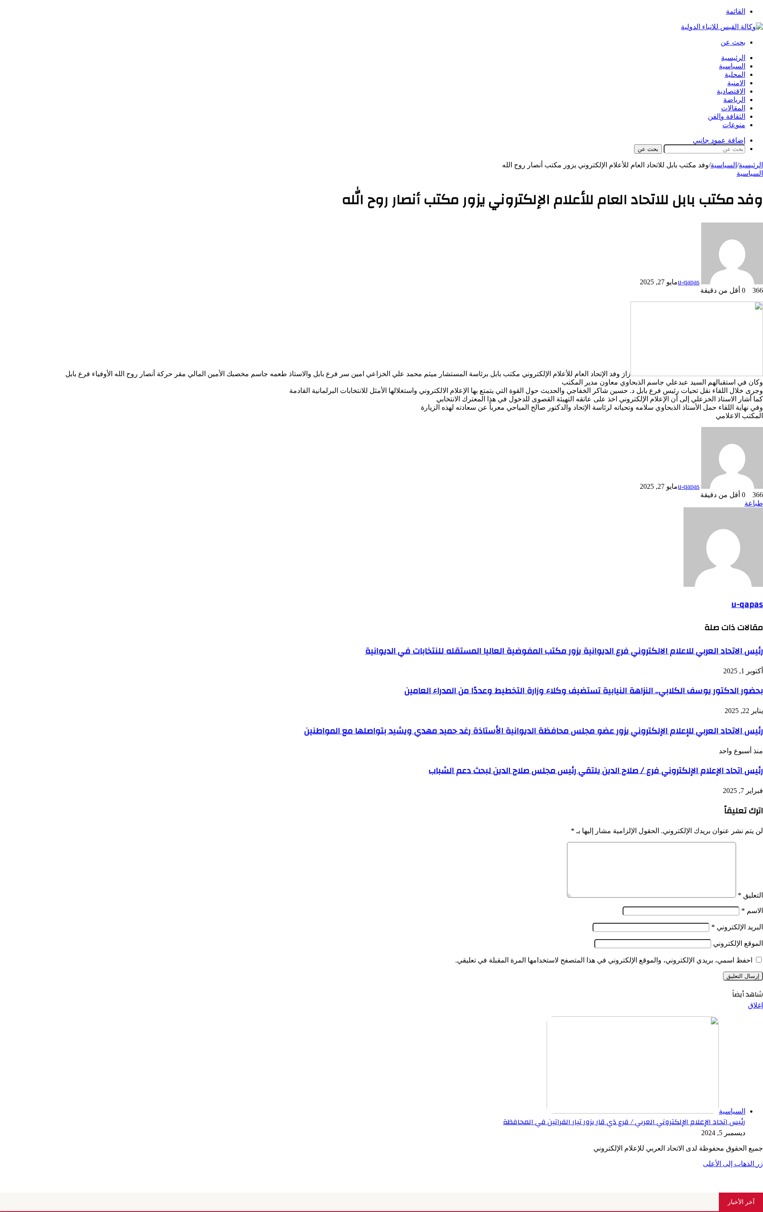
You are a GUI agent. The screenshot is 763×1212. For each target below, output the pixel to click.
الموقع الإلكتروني (738, 943)
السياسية (732, 66)
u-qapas (688, 282)
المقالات (733, 108)
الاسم (752, 910)
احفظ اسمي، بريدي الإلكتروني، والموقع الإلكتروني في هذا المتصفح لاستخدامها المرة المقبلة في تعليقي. (603, 960)
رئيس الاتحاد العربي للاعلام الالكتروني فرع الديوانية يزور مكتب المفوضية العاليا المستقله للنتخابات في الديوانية (564, 650)
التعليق (750, 895)
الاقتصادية (731, 91)
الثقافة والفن (726, 116)
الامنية (736, 83)
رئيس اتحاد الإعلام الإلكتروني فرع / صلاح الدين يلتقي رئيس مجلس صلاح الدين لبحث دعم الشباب (596, 770)
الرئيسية (733, 57)
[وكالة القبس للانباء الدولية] (722, 26)
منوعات (733, 124)
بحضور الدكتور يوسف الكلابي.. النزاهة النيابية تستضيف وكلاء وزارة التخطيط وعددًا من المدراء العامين (583, 690)
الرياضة (734, 99)
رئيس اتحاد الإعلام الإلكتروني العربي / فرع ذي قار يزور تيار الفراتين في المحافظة (624, 1122)
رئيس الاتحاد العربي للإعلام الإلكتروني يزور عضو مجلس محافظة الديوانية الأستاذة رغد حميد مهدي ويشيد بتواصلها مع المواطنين (533, 730)
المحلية (735, 74)
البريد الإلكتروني (737, 927)
